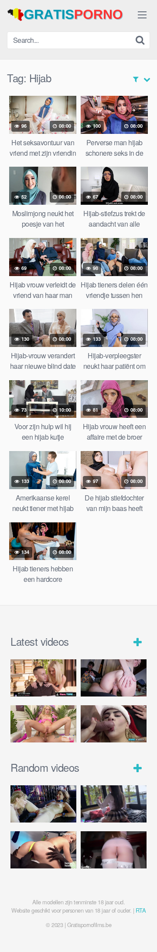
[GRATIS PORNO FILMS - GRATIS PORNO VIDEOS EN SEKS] (72, 14)
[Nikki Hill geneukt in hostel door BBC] (43, 849)
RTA (141, 910)
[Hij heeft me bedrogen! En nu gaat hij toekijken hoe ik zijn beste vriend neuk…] (114, 677)
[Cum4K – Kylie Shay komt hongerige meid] (114, 849)
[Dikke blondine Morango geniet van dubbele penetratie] (114, 723)
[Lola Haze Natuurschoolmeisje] (114, 803)
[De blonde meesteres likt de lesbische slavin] (43, 803)
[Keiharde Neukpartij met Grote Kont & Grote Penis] (43, 677)
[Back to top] (142, 932)
